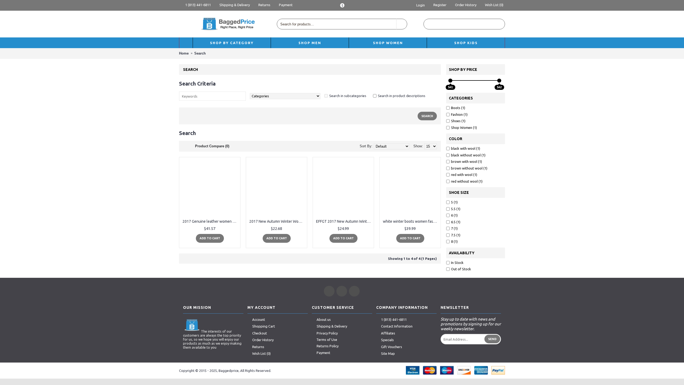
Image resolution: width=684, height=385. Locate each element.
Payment (323, 353)
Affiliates (388, 333)
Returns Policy (328, 346)
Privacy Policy (327, 333)
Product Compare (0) (212, 146)
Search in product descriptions (401, 96)
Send (492, 339)
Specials (387, 340)
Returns (258, 347)
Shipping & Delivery (332, 326)
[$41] (450, 81)
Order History (263, 340)
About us (324, 319)
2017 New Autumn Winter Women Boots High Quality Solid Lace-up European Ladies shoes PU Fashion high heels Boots (277, 221)
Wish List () (261, 353)
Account (258, 319)
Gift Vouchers (391, 347)
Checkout (259, 333)
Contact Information (397, 326)
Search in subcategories (347, 96)
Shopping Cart (263, 326)
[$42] (499, 81)
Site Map (388, 353)
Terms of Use (326, 339)
